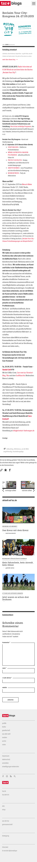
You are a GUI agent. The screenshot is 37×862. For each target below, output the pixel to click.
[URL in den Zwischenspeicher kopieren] (1, 470)
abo (3, 806)
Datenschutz (6, 759)
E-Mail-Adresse (7, 678)
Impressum (5, 756)
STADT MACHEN (13, 147)
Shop (3, 809)
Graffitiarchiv (20, 375)
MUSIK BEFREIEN (13, 173)
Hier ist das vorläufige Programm (20, 126)
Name (4, 668)
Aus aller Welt (6, 734)
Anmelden (5, 763)
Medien (4, 737)
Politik (4, 723)
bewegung (5, 836)
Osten (4, 744)
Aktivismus (17, 449)
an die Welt (25, 449)
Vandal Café (6, 369)
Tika (7, 375)
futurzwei (5, 847)
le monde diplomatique (9, 851)
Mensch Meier (27, 184)
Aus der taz (5, 821)
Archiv (4, 741)
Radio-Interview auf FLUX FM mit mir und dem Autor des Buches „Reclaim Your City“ (17, 69)
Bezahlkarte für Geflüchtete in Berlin (14, 558)
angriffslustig (7, 451)
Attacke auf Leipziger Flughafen (12, 593)
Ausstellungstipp (18, 451)
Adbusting (9, 449)
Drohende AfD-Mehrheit (9, 526)
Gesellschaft (6, 730)
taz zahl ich (5, 795)
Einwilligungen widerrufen (10, 766)
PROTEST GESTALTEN (15, 160)
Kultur (4, 727)
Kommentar (6, 642)
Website (4, 687)
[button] (5, 470)
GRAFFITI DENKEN (13, 168)
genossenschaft (7, 824)
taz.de (4, 791)
